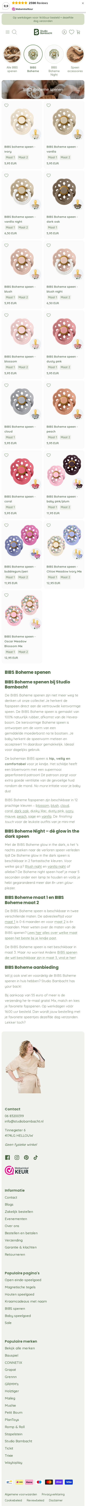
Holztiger (12, 1391)
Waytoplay (13, 1462)
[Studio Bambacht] (43, 32)
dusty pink (56, 811)
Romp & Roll (15, 1427)
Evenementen (16, 1219)
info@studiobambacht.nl (24, 1121)
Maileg (10, 1398)
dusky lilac (38, 811)
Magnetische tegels (20, 1287)
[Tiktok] (35, 1157)
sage (32, 816)
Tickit (9, 1448)
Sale (8, 1323)
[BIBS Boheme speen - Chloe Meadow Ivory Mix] (64, 540)
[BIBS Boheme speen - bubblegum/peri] (22, 540)
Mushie (10, 1405)
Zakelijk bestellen (19, 1211)
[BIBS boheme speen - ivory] (22, 121)
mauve (10, 816)
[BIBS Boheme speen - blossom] (22, 330)
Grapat (10, 1369)
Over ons (12, 1226)
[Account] (62, 32)
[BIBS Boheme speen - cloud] (22, 400)
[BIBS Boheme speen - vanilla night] (22, 191)
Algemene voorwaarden (21, 1494)
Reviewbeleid (35, 1500)
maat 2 (59, 921)
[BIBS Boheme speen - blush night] (64, 260)
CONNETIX (13, 1362)
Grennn (11, 1377)
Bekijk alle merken (20, 1348)
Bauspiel (11, 1355)
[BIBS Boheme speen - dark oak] (64, 191)
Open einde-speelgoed (23, 1280)
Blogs (9, 1204)
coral (9, 811)
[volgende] (79, 19)
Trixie (9, 1455)
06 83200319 (14, 1116)
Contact (11, 1197)
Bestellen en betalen (21, 1233)
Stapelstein (13, 1434)
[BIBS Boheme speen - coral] (22, 470)
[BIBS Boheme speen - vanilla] (64, 121)
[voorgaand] (7, 19)
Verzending (14, 1240)
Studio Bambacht (18, 1441)
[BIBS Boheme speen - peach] (64, 400)
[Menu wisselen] (7, 32)
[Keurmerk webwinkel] (43, 1171)
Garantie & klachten (21, 1247)
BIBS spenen (15, 1308)
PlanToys (12, 1419)
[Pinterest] (26, 1157)
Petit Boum (13, 1412)
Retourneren (15, 1254)
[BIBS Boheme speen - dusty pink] (64, 330)
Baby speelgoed (18, 1316)
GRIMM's (12, 1384)
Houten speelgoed (19, 1294)
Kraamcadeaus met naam (26, 1301)
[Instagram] (17, 1157)
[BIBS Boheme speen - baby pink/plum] (64, 470)
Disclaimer (56, 1500)
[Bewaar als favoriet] (6, 105)
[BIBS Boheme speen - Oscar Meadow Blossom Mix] (22, 610)
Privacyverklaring (53, 1494)
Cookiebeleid (13, 1500)
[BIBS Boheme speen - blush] (22, 260)
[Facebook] (7, 1157)
